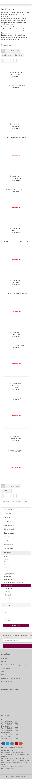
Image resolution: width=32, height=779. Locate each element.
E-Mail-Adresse (4, 609)
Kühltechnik (7, 595)
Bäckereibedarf (9, 529)
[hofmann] (5, 2)
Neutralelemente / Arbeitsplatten (14, 582)
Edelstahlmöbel (9, 549)
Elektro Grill (7, 568)
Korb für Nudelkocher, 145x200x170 (16, 137)
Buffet (6, 541)
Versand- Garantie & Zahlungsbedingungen (15, 665)
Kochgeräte (7, 552)
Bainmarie (7, 565)
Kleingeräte (7, 517)
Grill (5, 556)
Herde (6, 559)
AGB (2, 671)
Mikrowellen (8, 579)
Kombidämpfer (8, 545)
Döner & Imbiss (9, 533)
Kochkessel (7, 576)
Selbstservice (8, 521)
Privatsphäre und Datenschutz (10, 678)
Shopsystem (9, 777)
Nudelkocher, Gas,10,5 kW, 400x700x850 (16, 241)
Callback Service (6, 681)
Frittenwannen (8, 571)
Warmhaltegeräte (9, 599)
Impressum (4, 658)
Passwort (4, 617)
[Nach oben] (5, 776)
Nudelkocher (8, 585)
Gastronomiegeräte (20, 752)
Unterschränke (8, 591)
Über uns (4, 675)
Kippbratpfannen (9, 574)
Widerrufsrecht (5, 668)
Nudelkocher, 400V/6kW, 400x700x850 (16, 294)
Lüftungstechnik (9, 525)
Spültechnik (7, 513)
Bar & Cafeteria (9, 537)
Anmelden (16, 625)
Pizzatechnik (8, 509)
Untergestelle (8, 588)
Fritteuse (7, 562)
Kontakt (3, 661)
